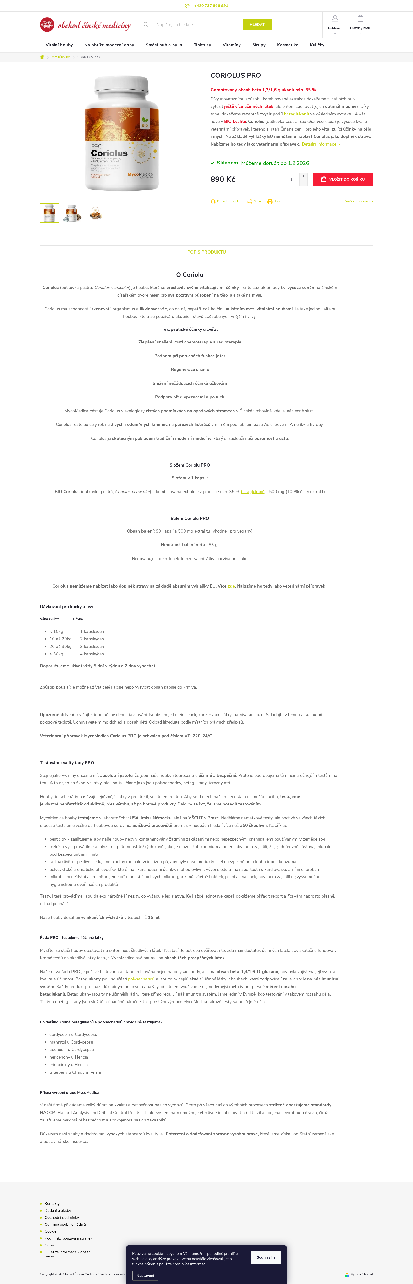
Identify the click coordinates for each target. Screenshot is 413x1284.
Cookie (50, 1231)
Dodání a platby (58, 1210)
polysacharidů (141, 979)
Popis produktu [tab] (206, 252)
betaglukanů (296, 114)
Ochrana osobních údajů (65, 1224)
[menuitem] (59, 45)
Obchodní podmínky (62, 1217)
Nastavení (145, 1275)
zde (231, 586)
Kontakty (52, 1203)
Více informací (194, 1264)
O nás (49, 1245)
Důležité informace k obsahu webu (69, 1254)
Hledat (257, 24)
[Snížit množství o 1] (303, 183)
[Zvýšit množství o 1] (303, 176)
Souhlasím (266, 1257)
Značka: (358, 201)
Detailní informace (319, 144)
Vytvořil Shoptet (362, 1274)
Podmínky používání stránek (68, 1238)
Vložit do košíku (347, 179)
